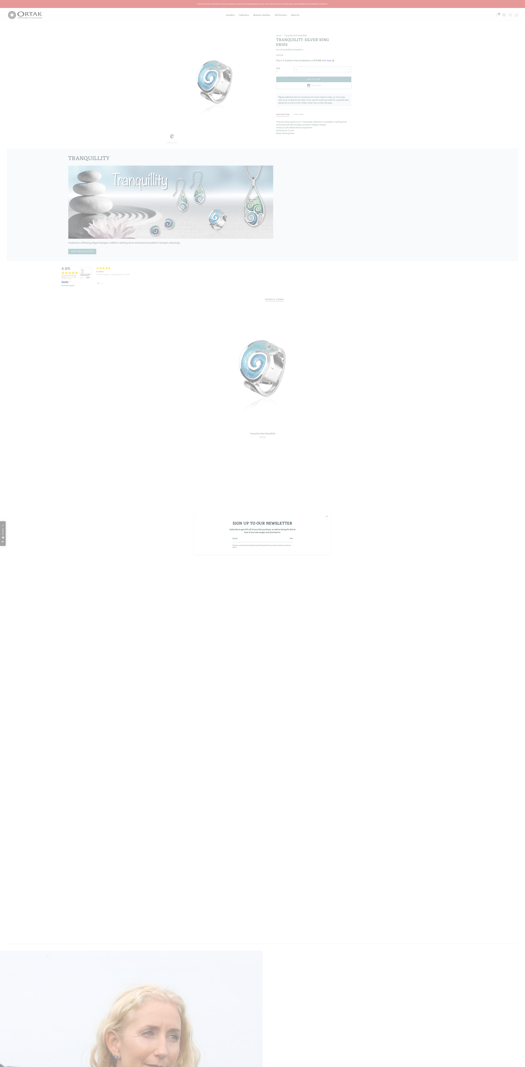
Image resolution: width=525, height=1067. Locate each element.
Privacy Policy (272, 545)
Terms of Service (285, 545)
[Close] (326, 516)
